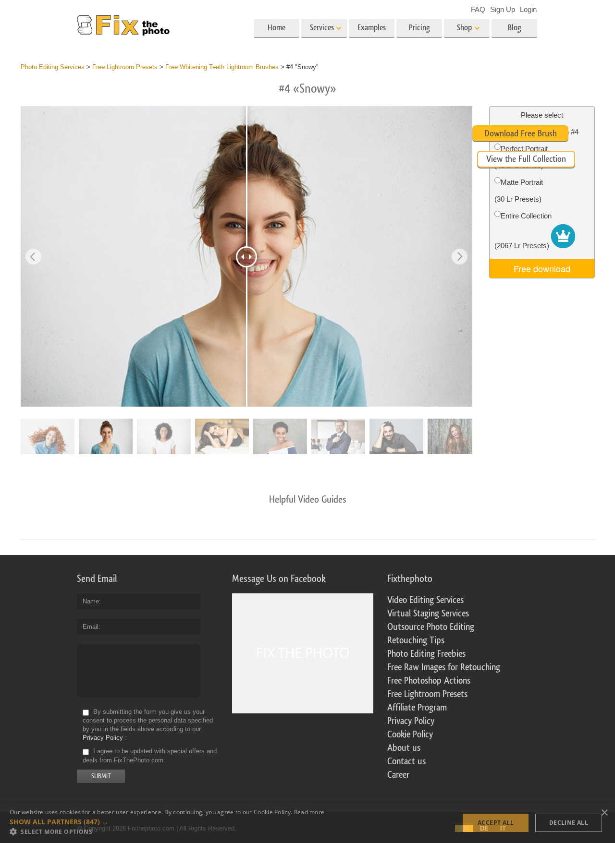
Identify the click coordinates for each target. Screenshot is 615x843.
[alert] (307, 823)
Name (91, 601)
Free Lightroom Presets (427, 694)
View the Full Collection (526, 159)
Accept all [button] (496, 823)
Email (90, 626)
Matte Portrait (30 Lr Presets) (518, 190)
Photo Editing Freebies (426, 654)
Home (276, 28)
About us (403, 748)
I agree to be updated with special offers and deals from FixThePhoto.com (150, 756)
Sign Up (502, 9)
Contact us (406, 761)
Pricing (419, 28)
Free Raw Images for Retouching (443, 667)
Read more (309, 812)
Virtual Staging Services (428, 613)
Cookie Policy (410, 734)
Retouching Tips (415, 640)
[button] (167, 822)
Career (398, 775)
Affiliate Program (417, 707)
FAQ (478, 9)
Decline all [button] (568, 823)
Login (528, 9)
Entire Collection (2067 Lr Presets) (523, 231)
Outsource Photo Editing (430, 627)
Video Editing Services (425, 600)
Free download (542, 268)
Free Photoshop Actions (428, 681)
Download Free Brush (520, 133)
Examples (371, 28)
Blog (514, 28)
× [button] (604, 813)
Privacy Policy (103, 737)
